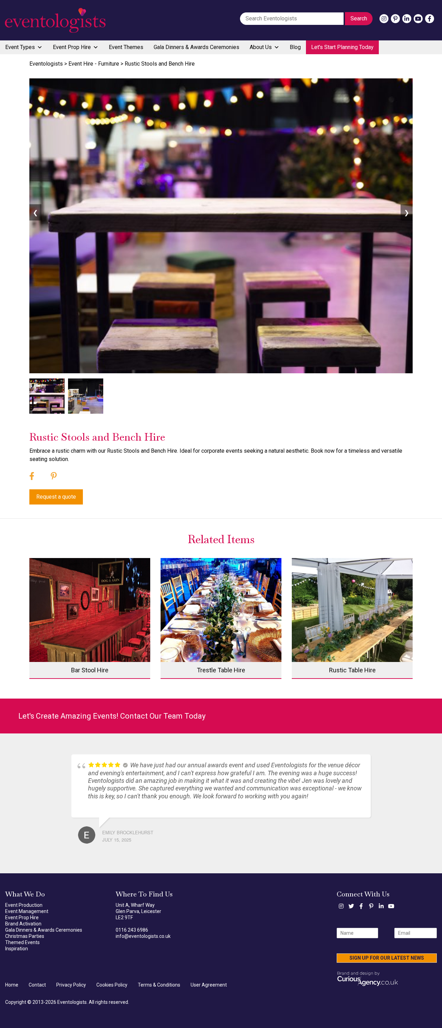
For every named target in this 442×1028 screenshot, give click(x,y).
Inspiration (16, 951)
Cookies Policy (111, 987)
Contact (37, 987)
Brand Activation (23, 926)
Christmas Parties (24, 939)
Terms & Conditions (159, 987)
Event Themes (126, 47)
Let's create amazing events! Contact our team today (111, 716)
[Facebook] (429, 18)
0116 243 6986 (132, 932)
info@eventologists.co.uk (143, 939)
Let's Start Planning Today (342, 47)
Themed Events (22, 945)
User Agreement (209, 987)
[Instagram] (383, 18)
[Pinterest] (395, 18)
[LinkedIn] (406, 18)
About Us (261, 47)
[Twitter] (351, 908)
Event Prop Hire (72, 47)
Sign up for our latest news (386, 960)
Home (11, 987)
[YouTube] (418, 18)
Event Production (23, 908)
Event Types (20, 47)
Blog (295, 47)
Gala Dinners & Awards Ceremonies (196, 47)
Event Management (26, 914)
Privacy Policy (71, 987)
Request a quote (56, 496)
